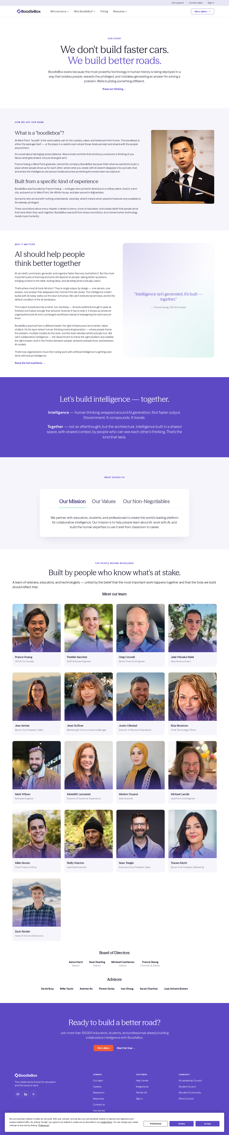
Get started (99, 1110)
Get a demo (201, 11)
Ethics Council (186, 1098)
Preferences (155, 1124)
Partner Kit (141, 1092)
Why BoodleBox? (83, 11)
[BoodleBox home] (29, 11)
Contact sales (196, 2)
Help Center (142, 1080)
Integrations (142, 1086)
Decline (181, 1124)
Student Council (187, 1086)
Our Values (104, 501)
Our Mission (72, 501)
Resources (119, 11)
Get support (178, 2)
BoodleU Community (190, 1092)
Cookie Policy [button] (106, 1122)
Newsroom (98, 1092)
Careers (97, 1086)
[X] (33, 1094)
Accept (207, 1124)
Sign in (211, 2)
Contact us (99, 1104)
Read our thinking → (114, 89)
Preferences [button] (44, 1125)
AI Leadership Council (190, 1080)
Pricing (104, 11)
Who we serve (58, 11)
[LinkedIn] (26, 1094)
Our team (98, 1080)
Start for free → (126, 1048)
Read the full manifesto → (30, 363)
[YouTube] (18, 1094)
